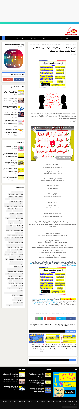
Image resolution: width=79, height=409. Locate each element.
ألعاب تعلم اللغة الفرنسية (18, 230)
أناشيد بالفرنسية (9, 230)
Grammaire (6, 203)
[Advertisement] (39, 11)
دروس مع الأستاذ (52, 313)
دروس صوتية (13, 254)
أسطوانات (10, 223)
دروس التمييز (14, 252)
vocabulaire (11, 220)
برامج (12, 237)
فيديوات (46, 313)
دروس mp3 (20, 252)
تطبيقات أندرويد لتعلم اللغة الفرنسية (11, 240)
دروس (69, 313)
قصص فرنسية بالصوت (12, 271)
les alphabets (20, 213)
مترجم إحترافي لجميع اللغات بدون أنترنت (54, 401)
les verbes (13, 215)
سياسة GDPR (15, 401)
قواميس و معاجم (10, 278)
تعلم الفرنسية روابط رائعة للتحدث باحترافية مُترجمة (10, 147)
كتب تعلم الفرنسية (52, 303)
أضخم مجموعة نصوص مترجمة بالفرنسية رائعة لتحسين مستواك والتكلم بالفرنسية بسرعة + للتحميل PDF (10, 123)
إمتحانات (21, 232)
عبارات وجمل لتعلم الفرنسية (18, 268)
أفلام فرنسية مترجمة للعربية (18, 227)
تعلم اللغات (11, 242)
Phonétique (20, 211)
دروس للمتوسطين (19, 259)
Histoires (21, 206)
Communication (19, 194)
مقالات (13, 295)
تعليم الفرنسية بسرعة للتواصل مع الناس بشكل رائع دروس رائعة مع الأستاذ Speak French (10, 162)
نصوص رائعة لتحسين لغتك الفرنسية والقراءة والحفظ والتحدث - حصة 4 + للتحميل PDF (10, 93)
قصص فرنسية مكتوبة (19, 276)
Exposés (21, 201)
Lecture (15, 206)
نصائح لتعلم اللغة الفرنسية (18, 302)
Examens (13, 199)
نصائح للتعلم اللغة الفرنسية (18, 305)
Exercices (8, 199)
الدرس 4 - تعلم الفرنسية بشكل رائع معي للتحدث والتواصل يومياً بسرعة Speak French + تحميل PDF (10, 177)
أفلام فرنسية (9, 225)
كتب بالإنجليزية (11, 283)
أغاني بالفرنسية (20, 225)
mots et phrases (65, 44)
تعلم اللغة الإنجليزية (19, 244)
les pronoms (20, 215)
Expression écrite (19, 203)
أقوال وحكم (9, 227)
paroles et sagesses (9, 218)
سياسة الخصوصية (74, 23)
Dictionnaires (20, 199)
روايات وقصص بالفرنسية (18, 266)
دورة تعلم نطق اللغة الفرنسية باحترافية (16, 264)
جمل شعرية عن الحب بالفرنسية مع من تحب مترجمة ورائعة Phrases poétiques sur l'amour (10, 114)
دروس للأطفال (20, 256)
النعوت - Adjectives (19, 237)
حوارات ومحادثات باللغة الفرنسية (17, 249)
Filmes (12, 203)
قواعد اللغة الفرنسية (19, 278)
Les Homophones (8, 206)
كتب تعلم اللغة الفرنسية (18, 288)
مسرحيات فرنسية (20, 295)
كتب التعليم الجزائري (19, 283)
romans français (19, 220)
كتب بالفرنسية (14, 285)
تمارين (22, 247)
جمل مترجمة (10, 247)
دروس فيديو (65, 313)
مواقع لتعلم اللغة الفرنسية (18, 300)
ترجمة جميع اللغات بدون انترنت (39, 401)
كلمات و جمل (42, 313)
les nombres (12, 213)
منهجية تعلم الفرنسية (19, 297)
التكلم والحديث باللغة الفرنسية (17, 235)
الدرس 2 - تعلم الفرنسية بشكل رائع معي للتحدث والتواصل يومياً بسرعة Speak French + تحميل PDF (52, 346)
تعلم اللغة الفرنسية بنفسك (72, 401)
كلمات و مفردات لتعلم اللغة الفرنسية (16, 292)
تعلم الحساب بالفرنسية (19, 242)
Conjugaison (11, 194)
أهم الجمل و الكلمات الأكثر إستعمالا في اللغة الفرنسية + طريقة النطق (10, 107)
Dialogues (11, 196)
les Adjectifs (9, 211)
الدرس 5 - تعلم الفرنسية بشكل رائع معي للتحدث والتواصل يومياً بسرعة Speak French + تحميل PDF (10, 170)
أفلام (14, 225)
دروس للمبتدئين (59, 313)
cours (37, 313)
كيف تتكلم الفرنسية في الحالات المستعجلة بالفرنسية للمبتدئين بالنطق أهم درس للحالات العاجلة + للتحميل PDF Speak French (10, 132)
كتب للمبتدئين (10, 288)
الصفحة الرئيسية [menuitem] (73, 38)
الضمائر (9, 235)
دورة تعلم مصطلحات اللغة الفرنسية (16, 261)
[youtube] (8, 79)
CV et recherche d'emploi (17, 191)
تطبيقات (21, 240)
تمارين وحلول (16, 247)
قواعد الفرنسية (52, 301)
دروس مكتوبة (11, 259)
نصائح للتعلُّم (9, 305)
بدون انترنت (64, 401)
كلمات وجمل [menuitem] (45, 38)
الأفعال (16, 232)
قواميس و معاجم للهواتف (18, 280)
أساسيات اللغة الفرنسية (18, 223)
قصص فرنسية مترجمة (9, 273)
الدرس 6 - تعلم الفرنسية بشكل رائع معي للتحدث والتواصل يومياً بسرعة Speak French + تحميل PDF (68, 346)
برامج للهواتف (7, 237)
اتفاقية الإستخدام (22, 401)
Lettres (21, 208)
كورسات (6, 292)
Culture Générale (19, 196)
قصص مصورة (11, 276)
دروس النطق (7, 252)
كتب (10, 280)
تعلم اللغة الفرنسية (10, 244)
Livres (16, 208)
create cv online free (73, 404)
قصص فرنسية (20, 271)
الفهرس (68, 23)
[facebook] (19, 79)
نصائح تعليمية (38, 303)
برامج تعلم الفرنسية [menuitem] (54, 38)
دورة (6, 259)
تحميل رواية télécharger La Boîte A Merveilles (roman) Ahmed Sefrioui (10, 100)
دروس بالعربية (20, 254)
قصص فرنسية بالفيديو (19, 273)
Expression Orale (13, 201)
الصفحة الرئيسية (73, 44)
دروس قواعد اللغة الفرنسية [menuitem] (27, 38)
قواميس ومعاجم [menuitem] (37, 38)
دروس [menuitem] (67, 38)
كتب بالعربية (21, 285)
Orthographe (10, 208)
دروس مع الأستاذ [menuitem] (16, 38)
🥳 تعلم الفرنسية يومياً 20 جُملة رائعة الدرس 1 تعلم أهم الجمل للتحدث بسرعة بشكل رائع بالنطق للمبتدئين (37, 347)
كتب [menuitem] (62, 38)
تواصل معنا (63, 23)
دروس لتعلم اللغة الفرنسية (41, 299)
